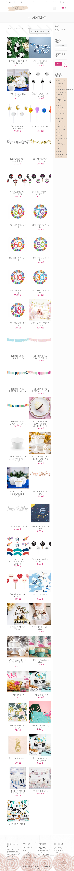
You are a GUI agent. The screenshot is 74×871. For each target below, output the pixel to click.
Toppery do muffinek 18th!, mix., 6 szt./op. (40, 560)
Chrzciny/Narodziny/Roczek (62, 90)
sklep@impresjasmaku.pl (25, 2)
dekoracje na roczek (12, 851)
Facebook (49, 2)
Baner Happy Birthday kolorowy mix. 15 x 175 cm (18, 422)
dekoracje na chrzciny (13, 853)
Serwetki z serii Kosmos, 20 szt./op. (40, 527)
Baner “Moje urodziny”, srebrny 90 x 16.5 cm (17, 160)
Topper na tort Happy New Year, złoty (17, 628)
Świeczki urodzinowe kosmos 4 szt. (40, 127)
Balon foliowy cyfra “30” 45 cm (40, 291)
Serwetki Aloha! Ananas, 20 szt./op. (17, 759)
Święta (60, 136)
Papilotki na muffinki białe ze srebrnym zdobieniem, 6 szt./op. (18, 662)
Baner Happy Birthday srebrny (18, 526)
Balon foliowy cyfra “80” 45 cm (17, 225)
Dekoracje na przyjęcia (62, 93)
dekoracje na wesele (12, 855)
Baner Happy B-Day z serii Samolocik (40, 61)
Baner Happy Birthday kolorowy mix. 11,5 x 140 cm (17, 389)
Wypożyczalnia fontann (62, 155)
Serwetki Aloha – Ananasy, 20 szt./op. (40, 726)
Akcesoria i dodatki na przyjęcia (61, 82)
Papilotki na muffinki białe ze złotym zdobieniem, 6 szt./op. (18, 493)
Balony (60, 87)
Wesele (60, 151)
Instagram (56, 2)
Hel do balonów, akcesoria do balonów (62, 108)
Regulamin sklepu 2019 (27, 848)
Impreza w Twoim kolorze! (61, 120)
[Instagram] (38, 869)
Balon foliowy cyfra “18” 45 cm (17, 324)
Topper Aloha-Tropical (17, 694)
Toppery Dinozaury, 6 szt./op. (40, 694)
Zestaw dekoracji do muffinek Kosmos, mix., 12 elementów (17, 561)
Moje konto (64, 2)
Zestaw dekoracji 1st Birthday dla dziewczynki (40, 324)
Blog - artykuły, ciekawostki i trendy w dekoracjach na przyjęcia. (61, 849)
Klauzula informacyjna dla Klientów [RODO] (27, 852)
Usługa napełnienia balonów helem (62, 145)
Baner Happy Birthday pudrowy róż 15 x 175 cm (40, 357)
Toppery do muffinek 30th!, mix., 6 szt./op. (40, 193)
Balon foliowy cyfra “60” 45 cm (17, 258)
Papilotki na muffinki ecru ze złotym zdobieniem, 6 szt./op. (40, 458)
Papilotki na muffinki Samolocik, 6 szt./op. (18, 792)
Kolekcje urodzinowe (61, 126)
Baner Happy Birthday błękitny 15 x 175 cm (17, 357)
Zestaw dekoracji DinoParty (17, 823)
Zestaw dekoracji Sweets (40, 791)
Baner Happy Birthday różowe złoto (40, 492)
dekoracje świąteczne (12, 860)
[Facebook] (36, 869)
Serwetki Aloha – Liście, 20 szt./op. (17, 726)
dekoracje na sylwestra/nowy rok (12, 857)
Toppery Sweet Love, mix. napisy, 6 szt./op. (17, 595)
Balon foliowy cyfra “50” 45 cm (40, 258)
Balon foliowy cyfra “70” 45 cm (40, 225)
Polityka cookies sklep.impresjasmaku (29, 857)
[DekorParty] (18, 8)
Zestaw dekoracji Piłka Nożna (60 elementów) (18, 61)
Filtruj (59, 63)
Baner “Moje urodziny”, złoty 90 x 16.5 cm (40, 160)
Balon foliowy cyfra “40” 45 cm (17, 291)
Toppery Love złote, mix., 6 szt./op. (18, 94)
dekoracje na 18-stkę (12, 849)
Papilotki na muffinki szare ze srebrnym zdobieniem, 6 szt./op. (18, 458)
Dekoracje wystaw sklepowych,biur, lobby (62, 100)
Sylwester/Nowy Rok (62, 139)
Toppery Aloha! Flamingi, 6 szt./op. (40, 660)
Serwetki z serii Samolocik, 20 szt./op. (40, 595)
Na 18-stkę (61, 130)
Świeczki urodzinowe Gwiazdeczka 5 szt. (17, 127)
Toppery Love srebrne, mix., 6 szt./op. (40, 628)
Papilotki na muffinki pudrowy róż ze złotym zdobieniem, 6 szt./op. (40, 423)
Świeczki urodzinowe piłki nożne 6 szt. (40, 94)
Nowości (60, 133)
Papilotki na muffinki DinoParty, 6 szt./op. (40, 759)
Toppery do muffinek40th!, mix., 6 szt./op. (17, 193)
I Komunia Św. (61, 114)
